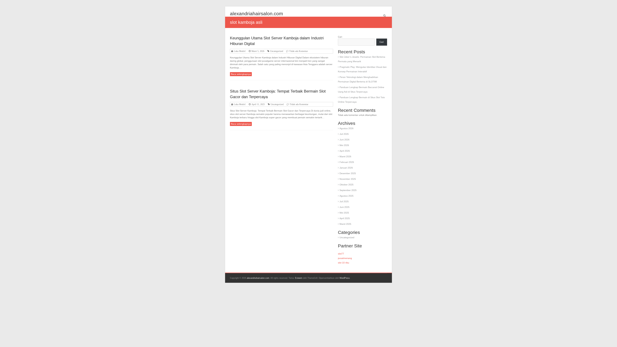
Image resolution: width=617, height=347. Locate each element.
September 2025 (348, 190)
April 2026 (345, 151)
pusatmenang (345, 258)
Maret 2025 (345, 224)
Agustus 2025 (346, 196)
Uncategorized (276, 51)
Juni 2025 (344, 207)
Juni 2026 (344, 139)
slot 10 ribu (343, 262)
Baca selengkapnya (241, 74)
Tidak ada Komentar (298, 51)
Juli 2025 (344, 201)
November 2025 (348, 179)
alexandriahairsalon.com (256, 13)
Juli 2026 (344, 134)
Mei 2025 (344, 212)
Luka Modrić (240, 51)
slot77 (341, 253)
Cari (340, 37)
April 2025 (345, 218)
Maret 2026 (345, 156)
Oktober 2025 (346, 184)
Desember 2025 (348, 173)
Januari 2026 (346, 167)
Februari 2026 (347, 162)
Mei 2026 (344, 145)
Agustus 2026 (346, 128)
